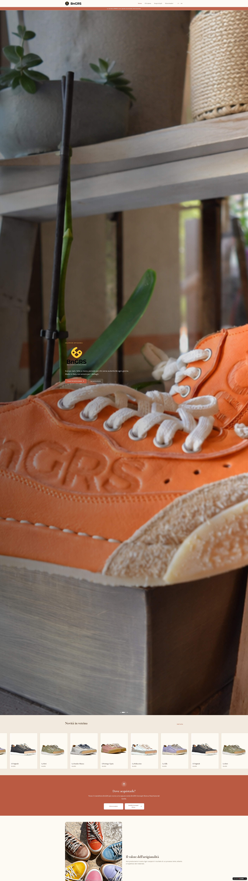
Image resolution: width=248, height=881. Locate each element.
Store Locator (113, 806)
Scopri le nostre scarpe (74, 381)
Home (140, 3)
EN (181, 3)
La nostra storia (95, 381)
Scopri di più (158, 3)
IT (178, 3)
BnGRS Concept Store (133, 806)
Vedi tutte (180, 724)
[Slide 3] (124, 712)
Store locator (169, 3)
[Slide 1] (120, 712)
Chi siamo (148, 3)
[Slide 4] (127, 712)
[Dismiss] (246, 879)
